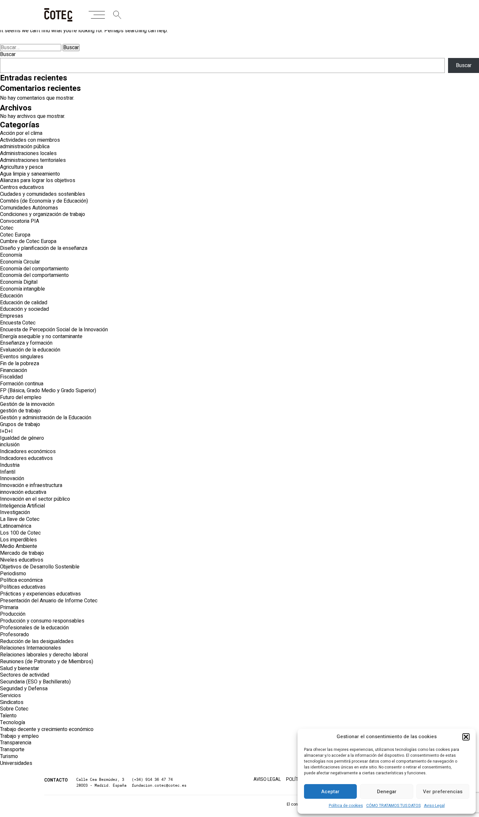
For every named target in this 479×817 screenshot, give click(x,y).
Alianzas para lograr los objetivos (37, 180)
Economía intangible (22, 289)
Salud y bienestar (19, 668)
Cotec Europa (15, 235)
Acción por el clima (21, 133)
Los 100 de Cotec (20, 533)
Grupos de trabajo (20, 424)
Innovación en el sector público (35, 499)
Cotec (6, 228)
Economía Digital (18, 282)
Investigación (15, 512)
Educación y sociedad (24, 309)
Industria (10, 465)
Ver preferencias (442, 791)
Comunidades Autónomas (29, 208)
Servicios (10, 695)
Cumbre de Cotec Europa (28, 241)
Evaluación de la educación (30, 350)
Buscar (8, 54)
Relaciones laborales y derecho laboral (44, 655)
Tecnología (12, 722)
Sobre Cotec (14, 709)
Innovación (12, 478)
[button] (466, 737)
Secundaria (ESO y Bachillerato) (35, 682)
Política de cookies (346, 806)
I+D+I (6, 431)
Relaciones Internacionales (30, 648)
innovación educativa (23, 492)
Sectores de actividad (24, 675)
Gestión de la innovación (27, 404)
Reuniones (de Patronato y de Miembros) (46, 662)
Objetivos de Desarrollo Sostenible (40, 567)
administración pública (25, 146)
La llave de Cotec (19, 519)
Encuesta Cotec (18, 323)
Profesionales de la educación (34, 628)
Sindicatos (11, 702)
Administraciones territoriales (33, 160)
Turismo (9, 756)
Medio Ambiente (18, 546)
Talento (8, 716)
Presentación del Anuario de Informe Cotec (48, 601)
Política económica (21, 580)
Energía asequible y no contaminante (41, 336)
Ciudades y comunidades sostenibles (42, 194)
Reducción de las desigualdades (37, 641)
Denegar (387, 791)
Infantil (7, 472)
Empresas (11, 316)
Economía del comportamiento (34, 269)
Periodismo (13, 574)
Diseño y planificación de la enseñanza (43, 248)
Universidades (16, 763)
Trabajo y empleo (19, 736)
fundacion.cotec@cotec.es (159, 785)
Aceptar (330, 791)
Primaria (9, 607)
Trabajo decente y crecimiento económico (47, 729)
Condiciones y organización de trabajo (42, 214)
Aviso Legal (434, 806)
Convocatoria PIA (19, 221)
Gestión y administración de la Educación (45, 418)
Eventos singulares (21, 357)
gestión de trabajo (20, 411)
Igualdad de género (22, 438)
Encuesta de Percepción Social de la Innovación (54, 330)
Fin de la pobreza (19, 363)
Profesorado (14, 634)
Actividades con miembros (30, 140)
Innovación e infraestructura (31, 485)
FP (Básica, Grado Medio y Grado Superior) (48, 390)
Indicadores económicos (28, 451)
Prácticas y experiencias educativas (40, 594)
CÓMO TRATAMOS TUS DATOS (393, 806)
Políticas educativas (23, 587)
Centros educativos (22, 187)
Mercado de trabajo (22, 553)
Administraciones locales (28, 153)
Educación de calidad (23, 303)
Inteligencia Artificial (22, 506)
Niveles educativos (21, 560)
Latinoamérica (15, 526)
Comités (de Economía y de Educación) (44, 201)
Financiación (13, 370)
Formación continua (21, 384)
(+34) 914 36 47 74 (152, 779)
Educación (11, 296)
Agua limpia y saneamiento (30, 174)
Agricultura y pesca (21, 167)
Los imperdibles (18, 540)
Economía (11, 255)
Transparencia (15, 743)
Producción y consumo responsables (42, 621)
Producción (12, 614)
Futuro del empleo (20, 397)
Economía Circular (20, 262)
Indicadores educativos (26, 458)
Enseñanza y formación (26, 343)
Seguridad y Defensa (24, 689)
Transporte (12, 749)
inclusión (10, 445)
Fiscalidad (11, 377)
